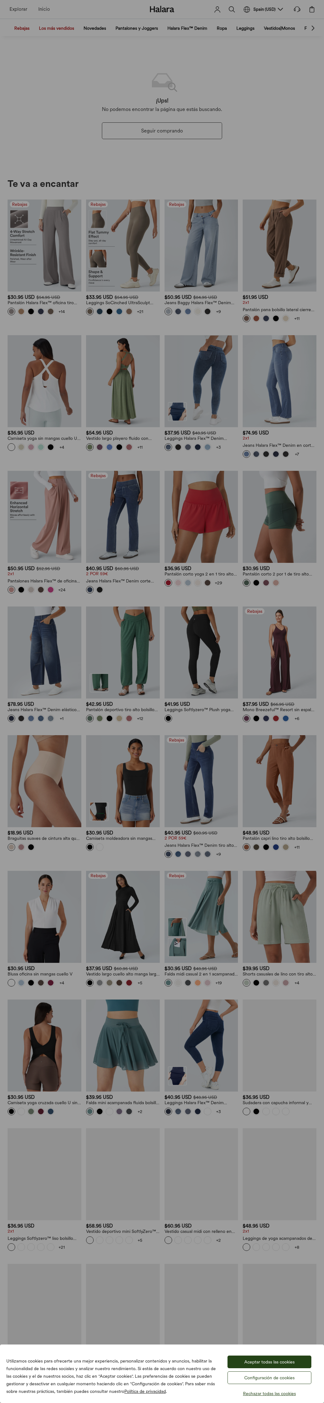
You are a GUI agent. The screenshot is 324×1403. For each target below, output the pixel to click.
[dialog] (162, 701)
